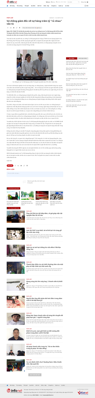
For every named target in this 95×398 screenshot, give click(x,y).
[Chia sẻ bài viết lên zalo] (11, 28)
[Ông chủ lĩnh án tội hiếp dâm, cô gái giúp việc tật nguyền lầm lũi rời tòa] (16, 217)
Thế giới (27, 5)
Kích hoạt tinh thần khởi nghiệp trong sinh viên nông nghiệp (13, 203)
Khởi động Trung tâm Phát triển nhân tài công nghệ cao (56, 203)
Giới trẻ (39, 5)
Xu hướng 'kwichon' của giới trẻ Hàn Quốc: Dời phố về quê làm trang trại (77, 100)
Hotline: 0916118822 (62, 2)
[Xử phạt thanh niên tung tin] (16, 350)
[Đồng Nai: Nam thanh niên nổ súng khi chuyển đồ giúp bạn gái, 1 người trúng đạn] (16, 319)
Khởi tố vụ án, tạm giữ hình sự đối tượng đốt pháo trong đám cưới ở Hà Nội (42, 332)
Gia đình (33, 5)
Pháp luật (10, 18)
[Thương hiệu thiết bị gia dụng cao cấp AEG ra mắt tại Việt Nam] (42, 195)
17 (84, 75)
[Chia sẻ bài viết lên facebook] (8, 28)
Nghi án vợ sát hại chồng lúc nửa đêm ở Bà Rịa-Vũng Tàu (43, 248)
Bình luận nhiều (83, 58)
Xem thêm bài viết (35, 375)
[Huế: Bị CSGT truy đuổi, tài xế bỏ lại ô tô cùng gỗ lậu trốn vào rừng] (16, 234)
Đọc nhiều (71, 58)
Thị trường (19, 5)
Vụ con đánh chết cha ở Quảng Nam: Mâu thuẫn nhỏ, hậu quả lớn (44, 363)
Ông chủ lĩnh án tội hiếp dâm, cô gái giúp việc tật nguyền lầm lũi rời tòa (44, 214)
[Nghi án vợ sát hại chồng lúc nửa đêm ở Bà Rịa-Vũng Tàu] (16, 251)
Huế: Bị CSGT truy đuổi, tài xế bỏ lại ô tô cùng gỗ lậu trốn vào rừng (44, 231)
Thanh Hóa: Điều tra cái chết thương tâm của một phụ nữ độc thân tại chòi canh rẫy (44, 265)
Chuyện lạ (53, 5)
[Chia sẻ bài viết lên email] (14, 28)
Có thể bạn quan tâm (14, 188)
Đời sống (12, 5)
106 (70, 96)
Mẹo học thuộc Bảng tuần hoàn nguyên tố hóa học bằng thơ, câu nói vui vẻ (76, 84)
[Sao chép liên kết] (17, 28)
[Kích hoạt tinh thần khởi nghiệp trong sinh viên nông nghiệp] (13, 195)
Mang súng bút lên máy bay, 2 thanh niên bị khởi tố (44, 282)
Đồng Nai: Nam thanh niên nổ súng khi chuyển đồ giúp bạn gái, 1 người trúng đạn (44, 316)
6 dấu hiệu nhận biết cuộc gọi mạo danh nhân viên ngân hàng (76, 105)
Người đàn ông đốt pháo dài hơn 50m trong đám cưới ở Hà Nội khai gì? (44, 299)
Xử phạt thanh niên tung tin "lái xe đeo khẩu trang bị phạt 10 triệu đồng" (42, 347)
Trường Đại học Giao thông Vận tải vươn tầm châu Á (27, 203)
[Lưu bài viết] (20, 28)
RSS (87, 5)
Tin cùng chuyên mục (14, 208)
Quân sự (61, 5)
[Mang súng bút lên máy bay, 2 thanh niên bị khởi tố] (16, 285)
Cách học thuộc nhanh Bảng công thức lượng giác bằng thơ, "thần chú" (75, 74)
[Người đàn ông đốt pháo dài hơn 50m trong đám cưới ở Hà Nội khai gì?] (16, 302)
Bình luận (10, 165)
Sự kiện (67, 5)
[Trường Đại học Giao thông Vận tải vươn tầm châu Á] (27, 195)
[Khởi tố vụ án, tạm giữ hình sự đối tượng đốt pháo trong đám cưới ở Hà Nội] (16, 334)
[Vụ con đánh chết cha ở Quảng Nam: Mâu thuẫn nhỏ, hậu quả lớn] (16, 365)
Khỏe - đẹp (46, 5)
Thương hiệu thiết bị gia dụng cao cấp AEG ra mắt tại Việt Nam (42, 203)
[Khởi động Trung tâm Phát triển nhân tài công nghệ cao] (56, 195)
